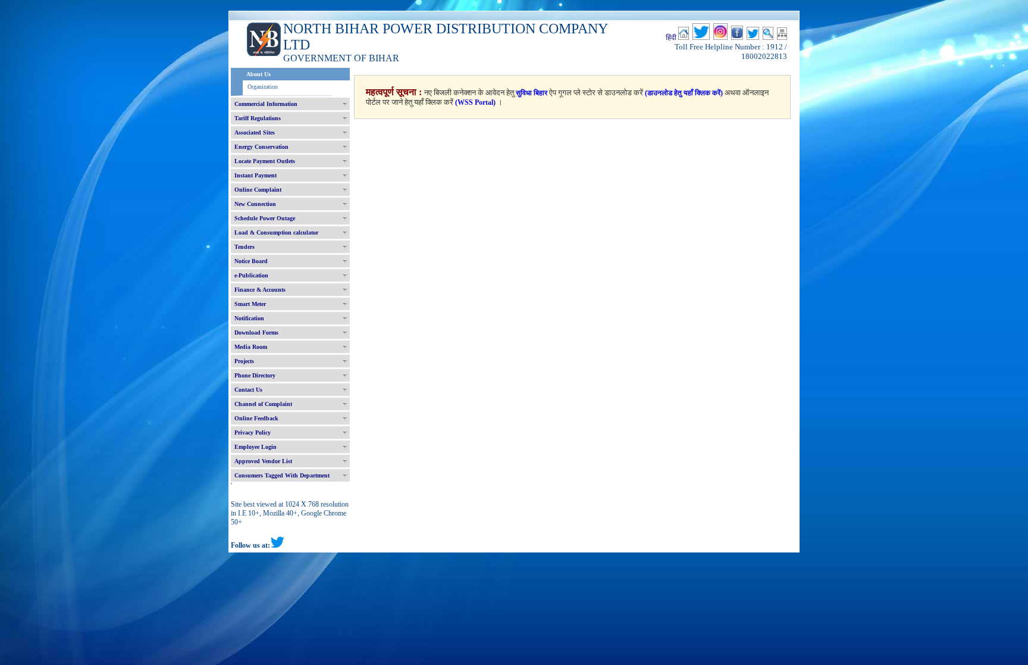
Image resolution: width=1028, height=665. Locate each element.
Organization (262, 86)
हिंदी (671, 37)
